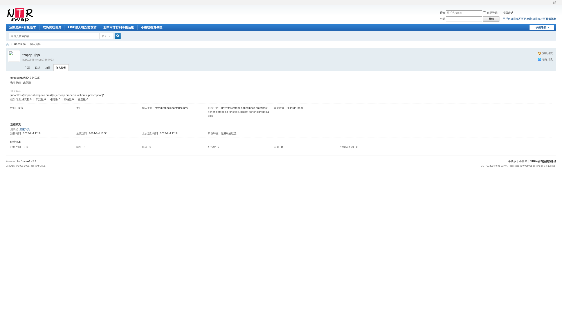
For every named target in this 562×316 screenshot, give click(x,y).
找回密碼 (508, 12)
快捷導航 (541, 27)
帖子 (104, 36)
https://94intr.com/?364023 (38, 59)
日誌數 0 (41, 99)
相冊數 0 (55, 99)
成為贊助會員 (52, 27)
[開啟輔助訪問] (550, 3)
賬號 (442, 12)
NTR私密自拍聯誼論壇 (7, 44)
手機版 (512, 161)
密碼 (442, 18)
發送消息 (547, 59)
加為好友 (547, 53)
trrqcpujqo (20, 44)
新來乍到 (25, 129)
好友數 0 (27, 99)
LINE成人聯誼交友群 (82, 27)
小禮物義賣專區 (151, 27)
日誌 (37, 67)
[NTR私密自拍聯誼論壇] (20, 21)
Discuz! (25, 161)
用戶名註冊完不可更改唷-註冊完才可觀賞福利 (529, 18)
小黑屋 (523, 161)
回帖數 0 (69, 99)
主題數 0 (83, 99)
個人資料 (61, 67)
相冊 (47, 67)
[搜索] (117, 36)
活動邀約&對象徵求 (22, 27)
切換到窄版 (553, 3)
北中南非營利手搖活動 (118, 27)
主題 (27, 67)
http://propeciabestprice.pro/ (171, 108)
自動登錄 (492, 12)
